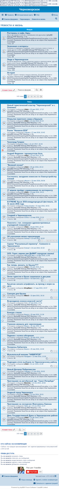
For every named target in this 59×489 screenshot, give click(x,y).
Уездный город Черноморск (20, 392)
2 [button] (28, 96)
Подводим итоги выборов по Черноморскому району (32, 362)
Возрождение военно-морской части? (24, 301)
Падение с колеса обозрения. (20, 336)
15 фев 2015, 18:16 (37, 295)
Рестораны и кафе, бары (18, 33)
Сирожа (27, 132)
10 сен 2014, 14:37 (38, 406)
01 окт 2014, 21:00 (36, 364)
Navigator (27, 356)
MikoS (26, 295)
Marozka (27, 383)
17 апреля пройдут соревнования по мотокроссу (30, 190)
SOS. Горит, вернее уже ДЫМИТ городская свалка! (30, 253)
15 (53, 241)
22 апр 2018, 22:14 (37, 121)
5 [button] (37, 96)
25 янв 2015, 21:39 (37, 314)
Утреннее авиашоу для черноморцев (24, 324)
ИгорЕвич (28, 288)
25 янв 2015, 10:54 (37, 337)
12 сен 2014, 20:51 (37, 394)
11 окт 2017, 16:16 (36, 144)
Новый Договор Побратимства (21, 369)
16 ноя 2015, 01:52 (38, 248)
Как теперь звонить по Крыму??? (22, 265)
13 (47, 241)
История (11, 73)
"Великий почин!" (15, 165)
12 (56, 219)
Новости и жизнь (12, 25)
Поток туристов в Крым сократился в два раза (28, 277)
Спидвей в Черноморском (19, 215)
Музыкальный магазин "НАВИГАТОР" (24, 354)
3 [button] (31, 96)
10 (50, 219)
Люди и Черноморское (17, 59)
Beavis (26, 278)
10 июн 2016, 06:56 (38, 180)
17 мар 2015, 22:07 (40, 288)
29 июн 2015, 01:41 (37, 267)
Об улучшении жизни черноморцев (23, 236)
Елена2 (27, 248)
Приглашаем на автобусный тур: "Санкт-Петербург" (31, 381)
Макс (26, 144)
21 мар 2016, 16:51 (42, 206)
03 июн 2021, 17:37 (37, 109)
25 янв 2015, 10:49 (37, 349)
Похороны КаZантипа (17, 347)
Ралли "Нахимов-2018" (17, 130)
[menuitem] (9, 15)
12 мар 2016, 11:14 (37, 217)
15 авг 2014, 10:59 (36, 417)
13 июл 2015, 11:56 (43, 255)
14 (50, 241)
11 (53, 219)
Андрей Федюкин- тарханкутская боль (25, 153)
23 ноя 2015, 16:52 (38, 238)
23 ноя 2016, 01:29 (37, 155)
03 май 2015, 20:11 (37, 278)
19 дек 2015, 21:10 (36, 227)
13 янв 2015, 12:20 (39, 356)
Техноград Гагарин (15, 142)
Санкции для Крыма (16, 294)
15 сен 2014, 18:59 (39, 383)
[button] (41, 96)
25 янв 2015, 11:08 (37, 326)
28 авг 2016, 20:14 (36, 167)
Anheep (27, 238)
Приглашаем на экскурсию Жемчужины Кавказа (29, 404)
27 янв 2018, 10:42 (38, 132)
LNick (26, 109)
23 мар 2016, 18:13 (37, 192)
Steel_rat (27, 406)
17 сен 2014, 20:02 (38, 371)
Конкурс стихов (14, 312)
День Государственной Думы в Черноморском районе (32, 415)
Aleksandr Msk (29, 255)
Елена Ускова (29, 206)
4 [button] (34, 96)
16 (56, 241)
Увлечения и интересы (17, 46)
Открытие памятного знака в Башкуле (24, 119)
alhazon (27, 180)
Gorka (26, 217)
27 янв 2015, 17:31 (35, 303)
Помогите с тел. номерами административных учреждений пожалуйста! (28, 224)
